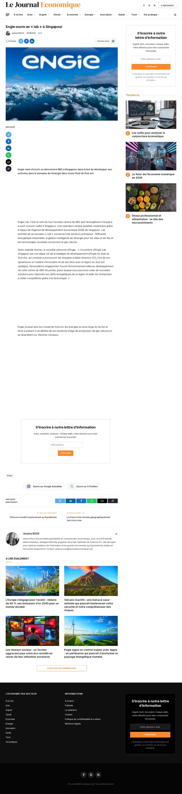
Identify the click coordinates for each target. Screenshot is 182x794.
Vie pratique (150, 14)
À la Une (18, 14)
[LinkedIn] (8, 148)
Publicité (69, 705)
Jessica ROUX (18, 33)
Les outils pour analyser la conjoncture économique (148, 134)
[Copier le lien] (8, 169)
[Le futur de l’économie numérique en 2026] (151, 156)
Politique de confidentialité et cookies (83, 719)
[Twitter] (8, 134)
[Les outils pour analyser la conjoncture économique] (151, 114)
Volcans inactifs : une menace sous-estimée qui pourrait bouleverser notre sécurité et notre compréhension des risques (88, 605)
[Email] (8, 162)
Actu (29, 14)
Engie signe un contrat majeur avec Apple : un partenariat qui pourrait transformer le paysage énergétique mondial (91, 653)
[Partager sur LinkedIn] (32, 41)
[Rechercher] (175, 15)
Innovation (106, 14)
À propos (69, 701)
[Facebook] (8, 141)
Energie (89, 14)
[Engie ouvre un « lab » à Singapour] (62, 84)
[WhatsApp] (8, 155)
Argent (43, 14)
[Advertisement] (69, 146)
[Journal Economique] (43, 5)
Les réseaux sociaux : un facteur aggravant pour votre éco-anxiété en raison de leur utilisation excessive (29, 653)
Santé (121, 14)
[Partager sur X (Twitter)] (20, 41)
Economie (72, 14)
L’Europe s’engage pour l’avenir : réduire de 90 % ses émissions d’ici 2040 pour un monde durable (32, 603)
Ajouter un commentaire (61, 668)
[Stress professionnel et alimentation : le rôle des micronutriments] (151, 197)
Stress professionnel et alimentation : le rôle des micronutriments (147, 219)
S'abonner (167, 5)
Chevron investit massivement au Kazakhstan (33, 517)
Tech (134, 14)
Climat (56, 14)
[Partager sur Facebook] (26, 41)
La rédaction (71, 710)
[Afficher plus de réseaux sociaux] (37, 41)
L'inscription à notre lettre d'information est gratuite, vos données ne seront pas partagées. (151, 77)
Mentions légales (73, 723)
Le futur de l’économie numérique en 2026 (153, 176)
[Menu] (7, 15)
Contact (68, 714)
